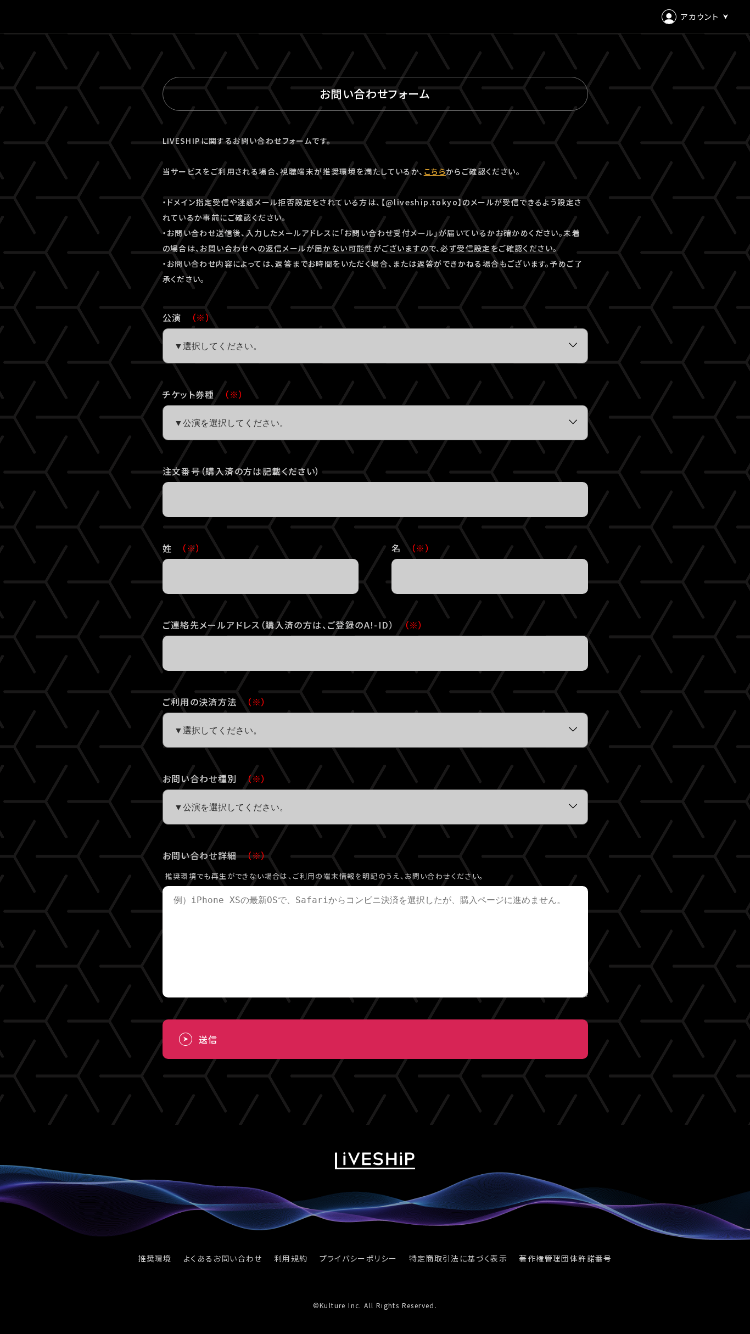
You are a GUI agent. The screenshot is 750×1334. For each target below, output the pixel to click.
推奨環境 (155, 1258)
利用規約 (291, 1258)
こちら (435, 171)
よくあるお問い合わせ (222, 1258)
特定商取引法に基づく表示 (458, 1258)
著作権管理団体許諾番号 (565, 1258)
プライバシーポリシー (359, 1258)
